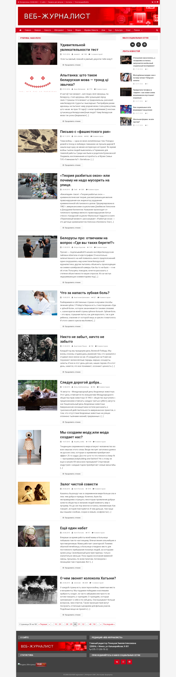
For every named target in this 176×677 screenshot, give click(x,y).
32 (83, 624)
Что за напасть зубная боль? (84, 293)
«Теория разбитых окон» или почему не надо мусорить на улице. (85, 180)
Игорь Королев (79, 247)
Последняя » (109, 624)
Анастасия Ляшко (80, 346)
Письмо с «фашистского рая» (85, 132)
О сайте (43, 2)
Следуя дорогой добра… (81, 382)
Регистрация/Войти (82, 2)
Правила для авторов (55, 2)
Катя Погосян (79, 489)
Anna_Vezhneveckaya (81, 387)
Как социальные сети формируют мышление (142, 108)
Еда (110, 30)
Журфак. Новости (91, 30)
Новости (47, 30)
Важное (38, 30)
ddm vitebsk (78, 136)
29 (71, 624)
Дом (103, 30)
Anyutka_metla (79, 442)
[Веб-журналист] (52, 646)
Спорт (128, 30)
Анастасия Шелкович (82, 297)
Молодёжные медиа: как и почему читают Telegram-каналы (144, 77)
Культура (118, 30)
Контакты (69, 2)
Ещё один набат (74, 528)
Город (69, 30)
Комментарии (101, 89)
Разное (137, 30)
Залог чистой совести (79, 484)
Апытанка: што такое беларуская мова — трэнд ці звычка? (84, 80)
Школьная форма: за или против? (143, 120)
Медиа (78, 30)
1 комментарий (96, 54)
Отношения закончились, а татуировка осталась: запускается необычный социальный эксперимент (144, 62)
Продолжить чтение (72, 65)
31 (79, 624)
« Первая (43, 624)
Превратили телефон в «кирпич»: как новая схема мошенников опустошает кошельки (144, 94)
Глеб (75, 189)
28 (67, 624)
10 (56, 624)
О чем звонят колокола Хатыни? (88, 578)
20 (60, 624)
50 (94, 624)
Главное (28, 30)
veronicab (77, 583)
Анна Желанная (79, 89)
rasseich (77, 54)
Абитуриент (59, 30)
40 (90, 624)
